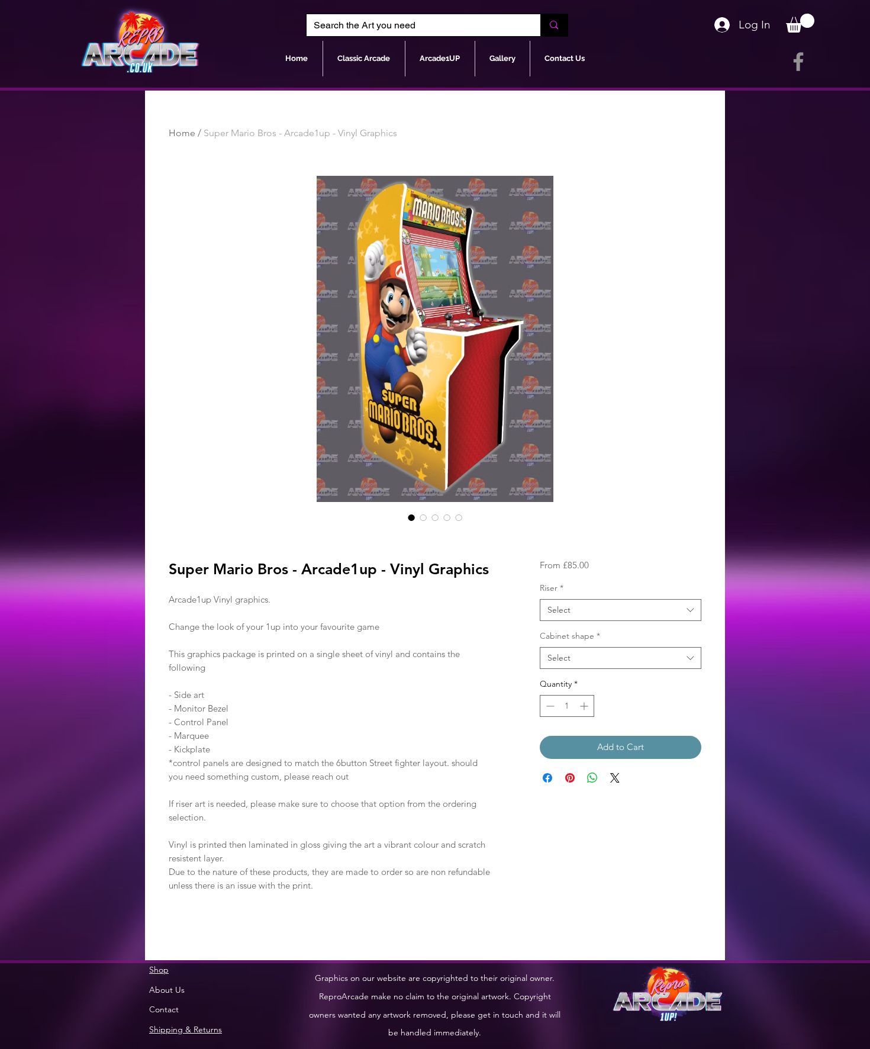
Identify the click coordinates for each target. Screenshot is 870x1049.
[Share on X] (615, 778)
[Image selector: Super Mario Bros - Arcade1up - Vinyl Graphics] (411, 517)
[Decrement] (549, 706)
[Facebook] (798, 61)
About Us (167, 989)
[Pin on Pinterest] (570, 778)
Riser (551, 588)
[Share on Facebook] (547, 778)
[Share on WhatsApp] (592, 778)
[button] (800, 23)
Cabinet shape (570, 635)
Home (182, 133)
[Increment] (585, 706)
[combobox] (620, 610)
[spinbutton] (567, 706)
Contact (164, 1009)
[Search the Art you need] (553, 25)
